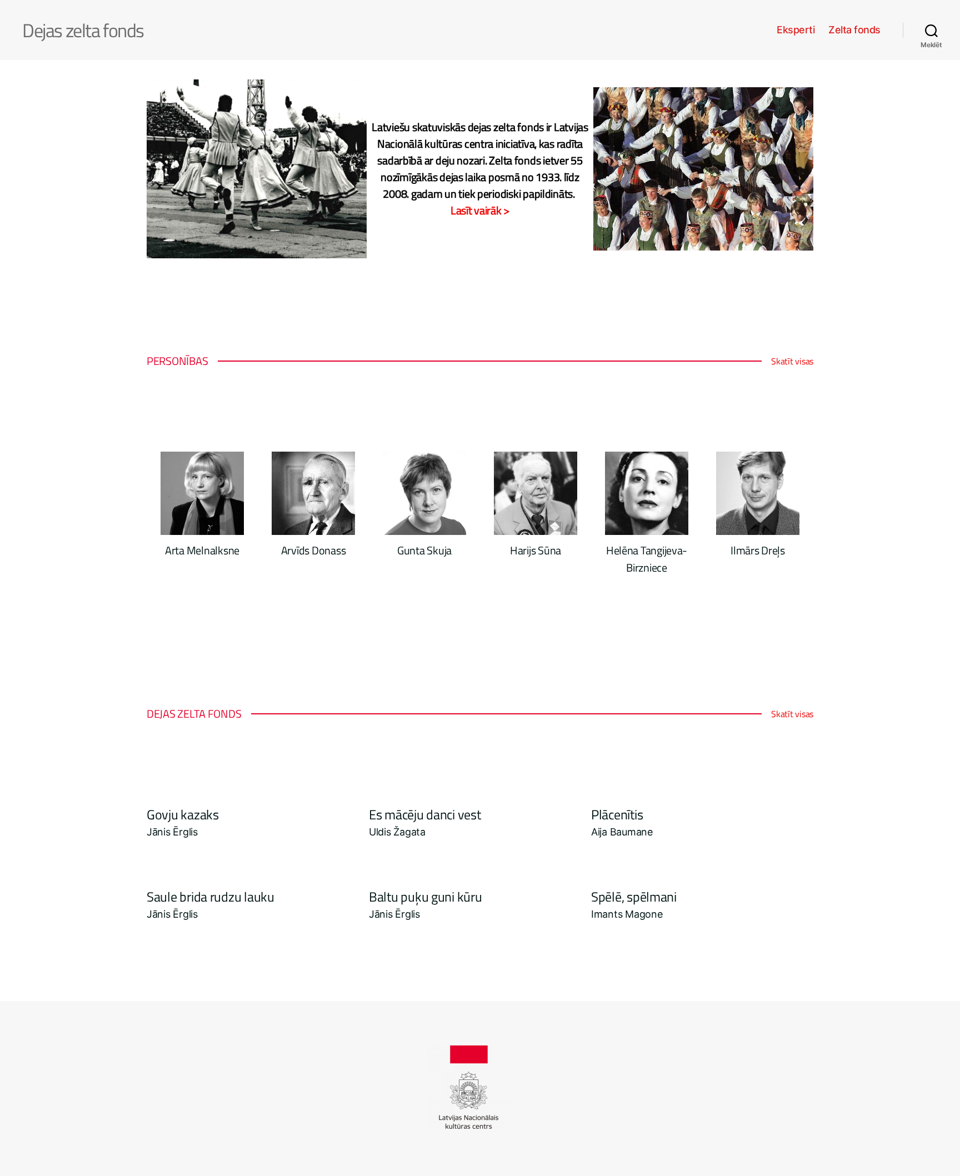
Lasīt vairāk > (480, 210)
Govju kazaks (183, 814)
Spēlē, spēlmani (634, 897)
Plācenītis (617, 814)
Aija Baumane (622, 832)
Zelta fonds (854, 30)
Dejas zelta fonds (83, 30)
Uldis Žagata (397, 832)
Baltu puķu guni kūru (425, 897)
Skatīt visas (792, 361)
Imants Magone (627, 914)
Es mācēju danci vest (425, 814)
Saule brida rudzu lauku (210, 897)
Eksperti (795, 30)
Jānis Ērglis (172, 832)
